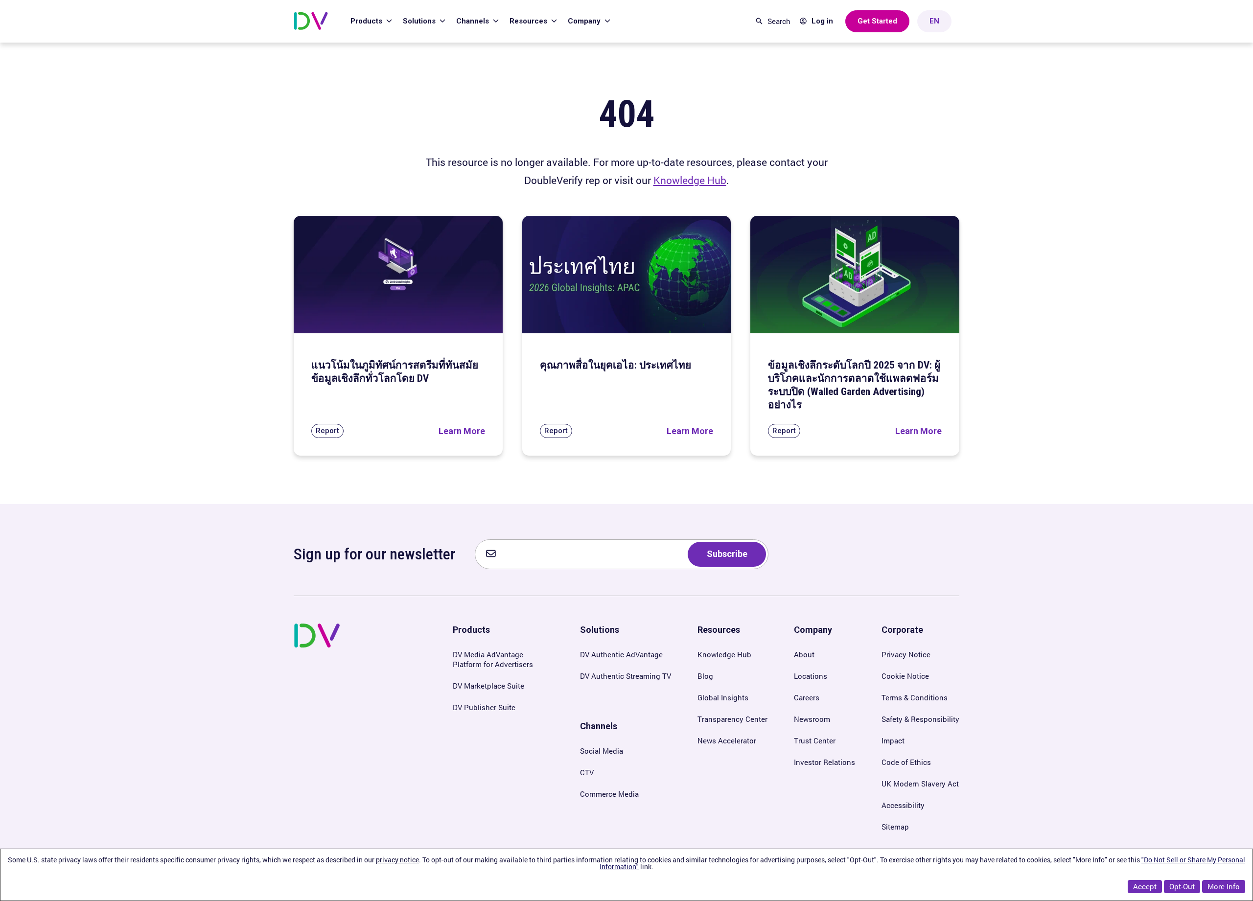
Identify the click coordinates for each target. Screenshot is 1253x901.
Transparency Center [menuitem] (732, 719)
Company (585, 21)
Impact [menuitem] (893, 740)
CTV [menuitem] (587, 772)
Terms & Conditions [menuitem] (915, 697)
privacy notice (397, 859)
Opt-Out (1182, 886)
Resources (529, 21)
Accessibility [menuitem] (903, 805)
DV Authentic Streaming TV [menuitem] (625, 676)
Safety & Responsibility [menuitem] (920, 719)
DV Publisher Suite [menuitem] (484, 707)
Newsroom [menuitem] (812, 719)
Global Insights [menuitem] (722, 697)
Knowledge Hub (689, 180)
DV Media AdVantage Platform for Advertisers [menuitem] (493, 659)
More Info (1223, 886)
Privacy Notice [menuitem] (906, 654)
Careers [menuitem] (806, 697)
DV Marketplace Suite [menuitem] (488, 686)
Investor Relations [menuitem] (824, 762)
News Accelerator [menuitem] (726, 740)
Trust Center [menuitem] (814, 740)
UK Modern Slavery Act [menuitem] (920, 783)
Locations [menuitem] (810, 676)
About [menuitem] (804, 654)
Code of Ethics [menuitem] (906, 762)
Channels (473, 21)
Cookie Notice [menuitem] (905, 676)
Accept (1145, 886)
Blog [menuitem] (705, 676)
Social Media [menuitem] (601, 751)
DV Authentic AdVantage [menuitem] (621, 654)
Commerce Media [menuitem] (609, 794)
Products (367, 21)
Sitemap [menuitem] (895, 827)
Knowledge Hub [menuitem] (724, 654)
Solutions (420, 21)
